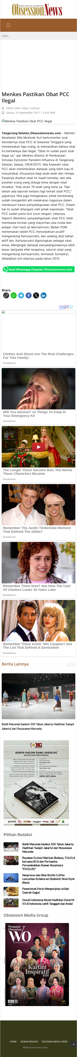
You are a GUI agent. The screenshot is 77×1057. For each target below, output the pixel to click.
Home (13, 1041)
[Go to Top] (73, 1044)
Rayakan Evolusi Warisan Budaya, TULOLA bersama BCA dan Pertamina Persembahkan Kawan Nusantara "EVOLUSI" (40, 726)
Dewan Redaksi (29, 1041)
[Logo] (37, 9)
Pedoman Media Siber (54, 1041)
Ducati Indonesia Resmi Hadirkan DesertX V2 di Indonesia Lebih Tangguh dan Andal (48, 901)
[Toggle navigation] (8, 25)
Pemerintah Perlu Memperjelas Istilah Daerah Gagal (45, 890)
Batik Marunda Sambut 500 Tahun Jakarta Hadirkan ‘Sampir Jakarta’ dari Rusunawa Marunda (48, 847)
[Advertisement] (38, 62)
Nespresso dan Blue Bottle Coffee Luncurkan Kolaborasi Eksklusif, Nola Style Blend (48, 878)
